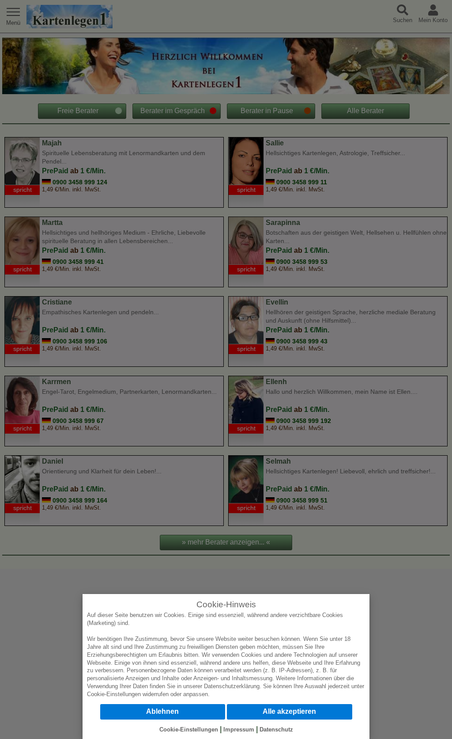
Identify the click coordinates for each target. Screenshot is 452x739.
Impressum (238, 729)
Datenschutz (276, 729)
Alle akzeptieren (289, 711)
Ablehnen (162, 711)
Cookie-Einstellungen (114, 694)
